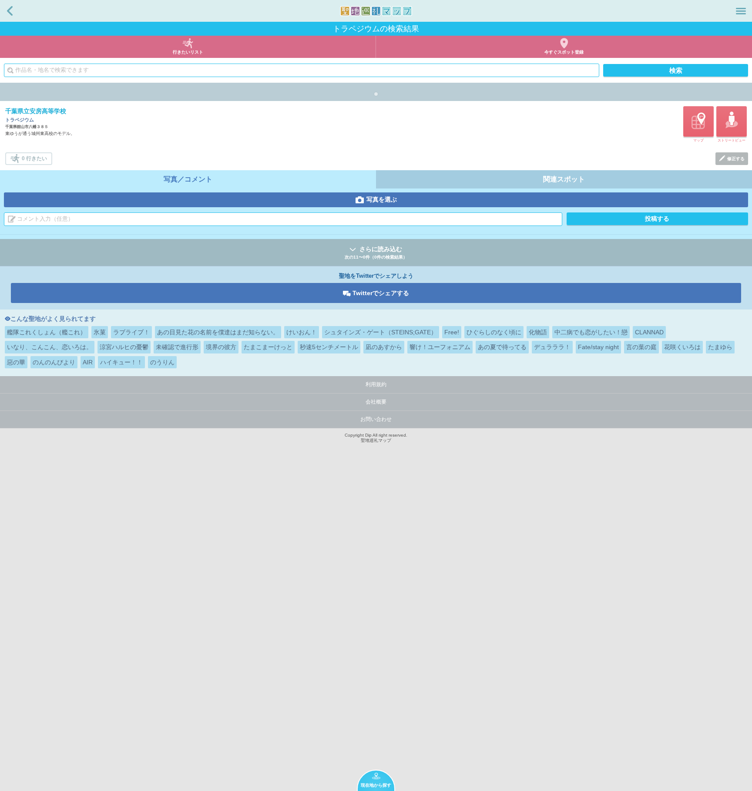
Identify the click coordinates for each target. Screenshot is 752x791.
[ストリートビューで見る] (731, 121)
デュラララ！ (552, 346)
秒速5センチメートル (329, 346)
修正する (736, 158)
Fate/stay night (598, 346)
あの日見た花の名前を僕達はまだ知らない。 (218, 332)
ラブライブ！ (131, 332)
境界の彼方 (221, 346)
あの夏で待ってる (502, 346)
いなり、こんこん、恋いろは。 (49, 346)
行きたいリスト (188, 52)
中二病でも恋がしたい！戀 (591, 332)
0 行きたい (34, 158)
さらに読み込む (376, 252)
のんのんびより (54, 362)
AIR (88, 362)
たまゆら (720, 346)
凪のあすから (384, 346)
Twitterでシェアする (380, 292)
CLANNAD (649, 332)
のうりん (162, 362)
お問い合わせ (376, 419)
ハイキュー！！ (121, 362)
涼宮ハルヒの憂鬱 (124, 346)
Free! (451, 332)
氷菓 (100, 332)
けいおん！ (301, 332)
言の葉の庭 (641, 346)
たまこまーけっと (268, 346)
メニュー (741, 11)
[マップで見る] (698, 121)
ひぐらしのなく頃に (494, 332)
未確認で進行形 (177, 346)
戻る (10, 11)
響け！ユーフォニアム (440, 346)
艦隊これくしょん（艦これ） (46, 332)
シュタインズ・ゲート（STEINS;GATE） (380, 332)
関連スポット (564, 179)
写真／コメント (188, 179)
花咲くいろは (682, 346)
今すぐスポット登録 (564, 52)
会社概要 (376, 402)
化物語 (538, 332)
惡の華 (16, 362)
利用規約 (376, 384)
